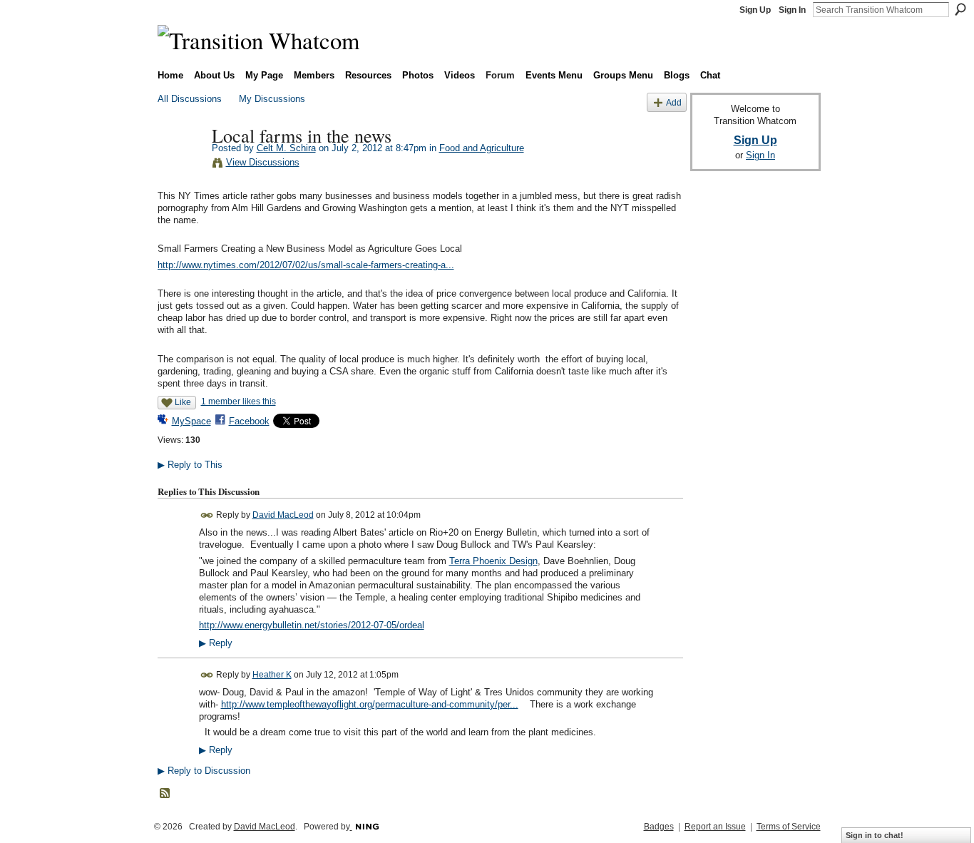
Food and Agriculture (481, 148)
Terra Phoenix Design (493, 561)
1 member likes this (238, 402)
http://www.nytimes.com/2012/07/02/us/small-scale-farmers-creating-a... (306, 265)
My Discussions (272, 98)
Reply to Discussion (204, 770)
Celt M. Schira (286, 148)
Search (960, 9)
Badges (659, 827)
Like (183, 402)
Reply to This (190, 464)
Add (674, 102)
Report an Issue (715, 827)
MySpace (191, 421)
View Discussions (262, 162)
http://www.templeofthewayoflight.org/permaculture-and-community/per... (369, 704)
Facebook (249, 421)
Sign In (792, 10)
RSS (165, 793)
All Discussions (190, 98)
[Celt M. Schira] (180, 164)
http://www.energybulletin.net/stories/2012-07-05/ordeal (311, 625)
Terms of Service (789, 827)
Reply (215, 643)
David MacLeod (283, 515)
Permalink (207, 515)
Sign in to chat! (874, 835)
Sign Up (755, 10)
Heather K (272, 675)
